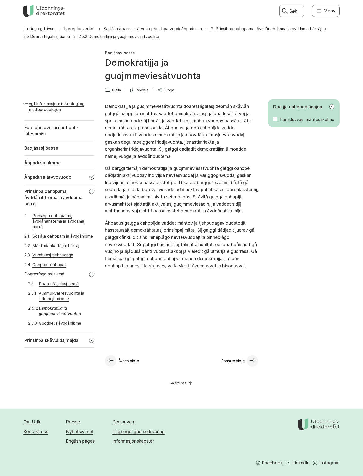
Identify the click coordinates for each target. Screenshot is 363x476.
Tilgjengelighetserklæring (138, 431)
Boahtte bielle (233, 361)
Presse (73, 421)
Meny (329, 10)
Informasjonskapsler (133, 441)
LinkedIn (301, 462)
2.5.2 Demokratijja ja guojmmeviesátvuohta (119, 36)
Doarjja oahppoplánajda (297, 106)
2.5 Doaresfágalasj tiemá (46, 36)
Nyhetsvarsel (79, 431)
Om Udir (31, 421)
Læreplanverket (79, 28)
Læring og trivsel (39, 28)
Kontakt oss (35, 431)
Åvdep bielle (128, 361)
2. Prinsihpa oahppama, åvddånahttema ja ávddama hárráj (266, 28)
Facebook (272, 462)
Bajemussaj (178, 383)
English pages (80, 441)
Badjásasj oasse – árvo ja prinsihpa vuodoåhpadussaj (152, 28)
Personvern (124, 421)
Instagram (329, 462)
